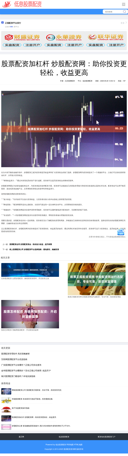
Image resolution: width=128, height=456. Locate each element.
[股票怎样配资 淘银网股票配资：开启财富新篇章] (30, 313)
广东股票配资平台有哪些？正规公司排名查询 (21, 364)
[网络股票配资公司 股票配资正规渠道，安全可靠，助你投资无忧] (6, 391)
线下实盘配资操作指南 (20, 408)
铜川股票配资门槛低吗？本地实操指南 (18, 376)
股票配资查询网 (70, 449)
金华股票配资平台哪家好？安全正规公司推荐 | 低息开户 (26, 370)
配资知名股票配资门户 (106, 436)
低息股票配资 (64, 436)
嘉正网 (21, 436)
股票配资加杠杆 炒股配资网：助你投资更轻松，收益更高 (34, 417)
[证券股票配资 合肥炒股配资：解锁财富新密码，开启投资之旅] (30, 269)
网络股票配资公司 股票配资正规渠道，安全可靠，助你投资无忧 (36, 390)
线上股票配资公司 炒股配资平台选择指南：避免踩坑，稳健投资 (34, 249)
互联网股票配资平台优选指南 (14, 359)
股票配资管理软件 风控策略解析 (15, 353)
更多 (123, 22)
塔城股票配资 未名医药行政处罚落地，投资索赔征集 (32, 399)
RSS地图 (70, 444)
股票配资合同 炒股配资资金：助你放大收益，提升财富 (31, 244)
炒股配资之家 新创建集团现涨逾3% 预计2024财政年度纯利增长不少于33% (41, 425)
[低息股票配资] (22, 4)
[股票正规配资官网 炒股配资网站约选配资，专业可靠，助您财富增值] (97, 279)
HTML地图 (78, 444)
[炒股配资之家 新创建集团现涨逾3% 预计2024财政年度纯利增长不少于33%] (6, 427)
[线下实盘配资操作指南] (6, 409)
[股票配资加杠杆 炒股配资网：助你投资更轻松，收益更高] (6, 418)
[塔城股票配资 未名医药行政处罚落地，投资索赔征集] (6, 400)
